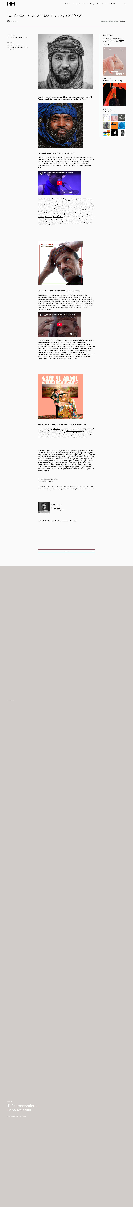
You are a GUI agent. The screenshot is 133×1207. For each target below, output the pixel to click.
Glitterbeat (88, 486)
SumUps (99, 4)
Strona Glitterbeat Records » (48, 479)
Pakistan (86, 488)
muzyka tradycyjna (70, 488)
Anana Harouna (50, 486)
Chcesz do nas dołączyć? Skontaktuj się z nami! (113, 40)
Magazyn (104, 21)
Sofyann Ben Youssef (53, 489)
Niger (76, 488)
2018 (42, 486)
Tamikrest (48, 217)
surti (64, 489)
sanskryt (46, 489)
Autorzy (92, 4)
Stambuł (61, 489)
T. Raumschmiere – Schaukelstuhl (23, 1107)
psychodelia (91, 488)
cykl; (74, 486)
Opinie (108, 21)
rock (42, 489)
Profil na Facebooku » (45, 481)
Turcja (67, 489)
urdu (71, 489)
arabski (64, 486)
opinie (79, 488)
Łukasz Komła (14, 21)
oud (82, 488)
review (39, 489)
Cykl (101, 21)
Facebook (107, 4)
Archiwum (84, 4)
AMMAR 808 (85, 163)
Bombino (41, 217)
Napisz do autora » (56, 508)
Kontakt (113, 4)
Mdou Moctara (58, 217)
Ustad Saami (75, 489)
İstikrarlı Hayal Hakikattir (54, 488)
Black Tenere (69, 486)
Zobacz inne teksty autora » (58, 510)
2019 (45, 486)
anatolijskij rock (58, 486)
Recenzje (71, 4)
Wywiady (78, 4)
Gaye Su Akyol (55, 429)
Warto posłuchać (114, 21)
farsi (77, 486)
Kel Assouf (54, 157)
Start (66, 4)
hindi (46, 488)
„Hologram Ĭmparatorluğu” (75, 431)
